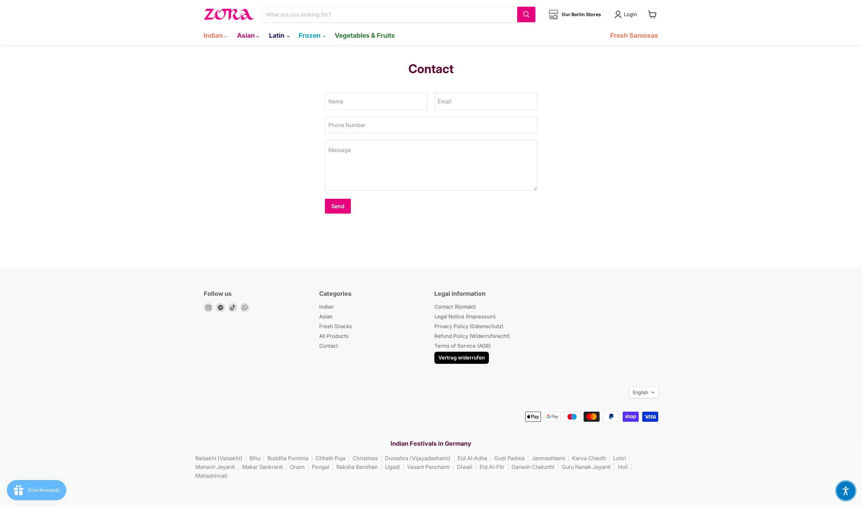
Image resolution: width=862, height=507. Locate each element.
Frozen (310, 35)
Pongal (320, 467)
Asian (246, 35)
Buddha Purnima (287, 458)
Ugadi (392, 467)
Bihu (255, 458)
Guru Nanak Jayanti (586, 467)
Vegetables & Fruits (365, 35)
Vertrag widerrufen (461, 357)
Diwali (464, 467)
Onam (297, 467)
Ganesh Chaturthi (533, 467)
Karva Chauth (589, 458)
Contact (328, 346)
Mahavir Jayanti (215, 467)
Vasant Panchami (428, 467)
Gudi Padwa (509, 458)
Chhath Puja (330, 458)
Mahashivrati (211, 475)
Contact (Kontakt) (455, 307)
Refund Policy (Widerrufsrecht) (472, 336)
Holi (623, 467)
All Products (334, 336)
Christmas (365, 458)
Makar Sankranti (262, 467)
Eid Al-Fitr (491, 467)
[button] (846, 491)
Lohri (619, 458)
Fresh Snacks (335, 326)
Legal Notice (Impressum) (465, 316)
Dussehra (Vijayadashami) (418, 458)
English (640, 392)
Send (337, 206)
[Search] (526, 14)
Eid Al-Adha (472, 458)
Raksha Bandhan (357, 467)
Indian (214, 35)
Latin (277, 35)
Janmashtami (548, 458)
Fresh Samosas (634, 35)
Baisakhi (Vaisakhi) (218, 458)
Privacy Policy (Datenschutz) (468, 326)
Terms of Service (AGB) (462, 346)
